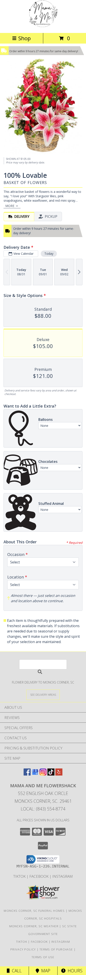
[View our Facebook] (27, 774)
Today (48, 253)
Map (44, 971)
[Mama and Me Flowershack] (43, 26)
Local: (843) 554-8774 (43, 809)
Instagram (62, 876)
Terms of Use (43, 957)
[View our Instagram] (43, 774)
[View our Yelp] (58, 774)
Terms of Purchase (56, 949)
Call (16, 971)
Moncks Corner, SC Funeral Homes (34, 911)
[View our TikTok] (50, 774)
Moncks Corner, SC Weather (34, 926)
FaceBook (39, 876)
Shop (24, 38)
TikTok (19, 876)
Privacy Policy (23, 949)
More (9, 206)
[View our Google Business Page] (35, 774)
